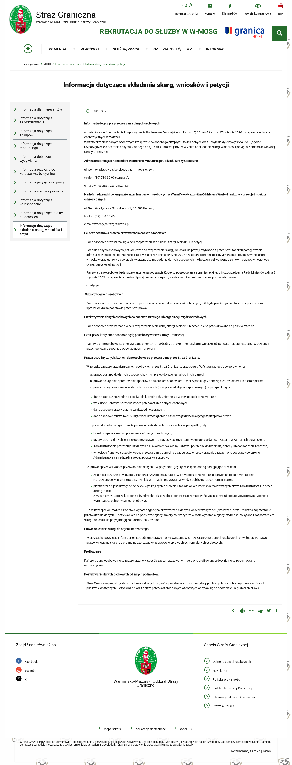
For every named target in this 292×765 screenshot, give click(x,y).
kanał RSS (186, 729)
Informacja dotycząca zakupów (36, 133)
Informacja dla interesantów (41, 109)
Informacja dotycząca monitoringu (36, 146)
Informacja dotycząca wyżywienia (36, 158)
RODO (47, 64)
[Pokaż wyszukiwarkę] (279, 33)
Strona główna (30, 64)
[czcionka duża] (191, 6)
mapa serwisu (113, 729)
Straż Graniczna (58, 14)
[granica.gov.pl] (245, 32)
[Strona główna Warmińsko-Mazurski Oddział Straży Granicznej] (146, 660)
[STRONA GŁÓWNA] (28, 49)
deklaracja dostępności (151, 729)
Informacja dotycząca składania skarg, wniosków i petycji (90, 64)
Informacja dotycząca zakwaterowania (36, 120)
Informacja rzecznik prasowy (41, 191)
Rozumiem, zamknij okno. (251, 751)
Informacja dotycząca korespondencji (36, 202)
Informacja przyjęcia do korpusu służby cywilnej (38, 171)
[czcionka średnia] (186, 6)
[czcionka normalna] (182, 6)
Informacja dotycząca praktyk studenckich (42, 215)
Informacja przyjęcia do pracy (42, 182)
